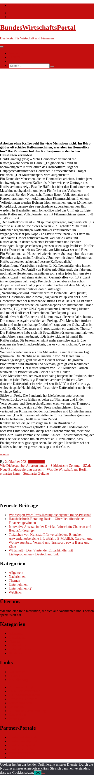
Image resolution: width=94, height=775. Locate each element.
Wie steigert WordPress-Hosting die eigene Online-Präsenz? (50, 515)
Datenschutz (17, 715)
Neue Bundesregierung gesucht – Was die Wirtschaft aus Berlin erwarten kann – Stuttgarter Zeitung (43, 471)
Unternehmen (18, 584)
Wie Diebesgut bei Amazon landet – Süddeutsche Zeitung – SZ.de (45, 465)
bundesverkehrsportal (23, 737)
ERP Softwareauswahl (24, 695)
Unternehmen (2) (20, 588)
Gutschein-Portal (20, 703)
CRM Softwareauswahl (25, 691)
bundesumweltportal (23, 741)
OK (38, 772)
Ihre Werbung (18, 61)
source (4, 454)
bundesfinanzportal (22, 745)
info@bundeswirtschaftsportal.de (31, 5)
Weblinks (15, 592)
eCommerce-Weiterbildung (27, 711)
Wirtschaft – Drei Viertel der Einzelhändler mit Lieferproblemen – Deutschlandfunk (41, 552)
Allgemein (16, 572)
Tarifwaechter (18, 757)
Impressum (16, 718)
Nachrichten (17, 53)
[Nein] (43, 773)
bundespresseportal (22, 753)
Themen (14, 57)
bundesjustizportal (21, 749)
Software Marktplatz (23, 699)
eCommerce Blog (21, 687)
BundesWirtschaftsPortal (38, 27)
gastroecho (16, 707)
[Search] (52, 66)
